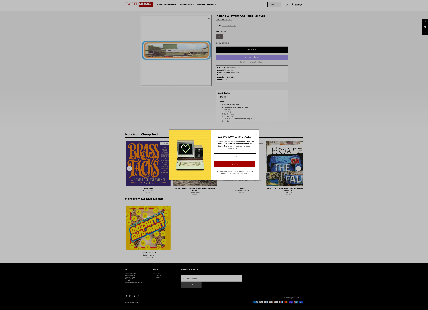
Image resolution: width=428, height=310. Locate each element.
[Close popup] (256, 132)
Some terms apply (234, 148)
